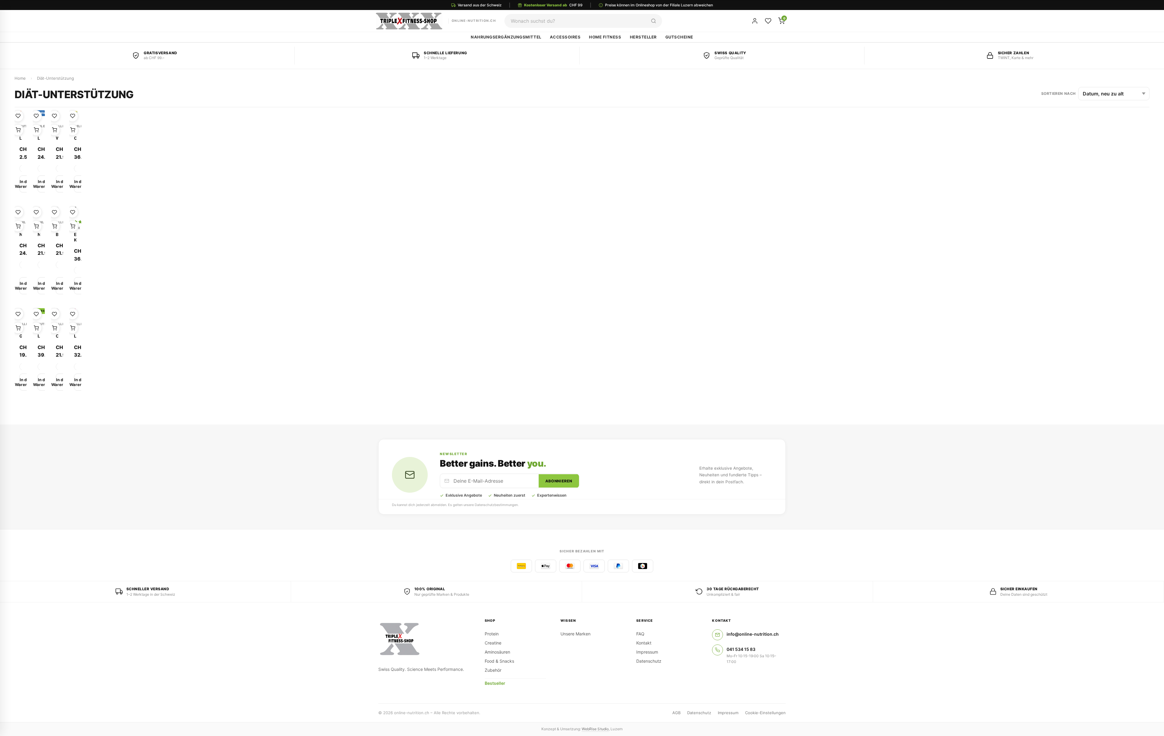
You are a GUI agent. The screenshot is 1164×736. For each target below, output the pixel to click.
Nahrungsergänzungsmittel (506, 37)
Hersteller (643, 37)
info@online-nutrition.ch (753, 634)
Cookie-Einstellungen (765, 712)
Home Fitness (605, 37)
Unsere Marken (575, 633)
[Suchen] (653, 21)
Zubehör (493, 670)
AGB (676, 712)
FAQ (640, 633)
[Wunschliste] (768, 21)
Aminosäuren (497, 651)
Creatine (493, 642)
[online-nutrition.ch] (424, 639)
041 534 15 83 (741, 649)
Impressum (647, 651)
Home (20, 78)
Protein (492, 633)
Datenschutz (648, 661)
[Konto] (754, 21)
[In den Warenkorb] (18, 130)
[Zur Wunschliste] (18, 116)
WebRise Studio (595, 729)
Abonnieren (558, 481)
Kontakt (643, 642)
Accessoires (565, 37)
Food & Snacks (499, 661)
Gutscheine (679, 37)
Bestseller (495, 683)
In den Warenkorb (24, 184)
